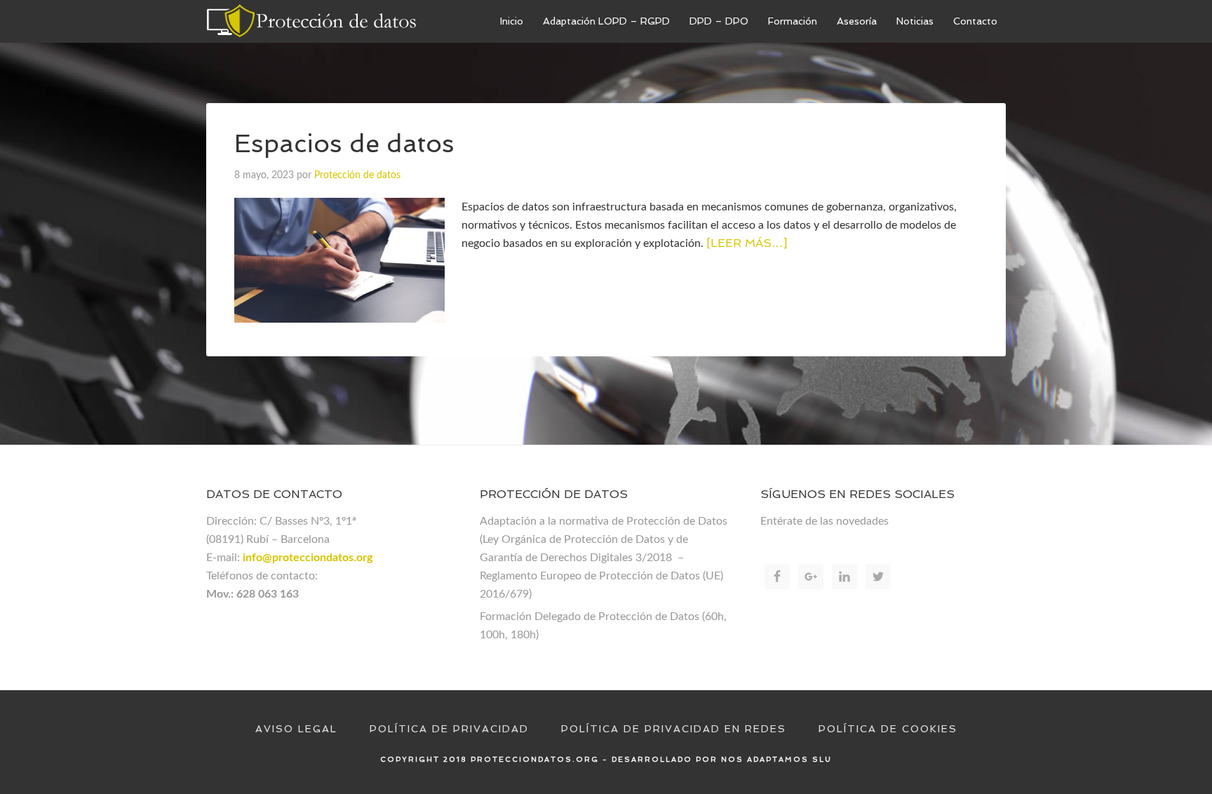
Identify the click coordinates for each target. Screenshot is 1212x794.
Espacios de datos (344, 143)
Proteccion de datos (311, 21)
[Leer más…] (746, 243)
